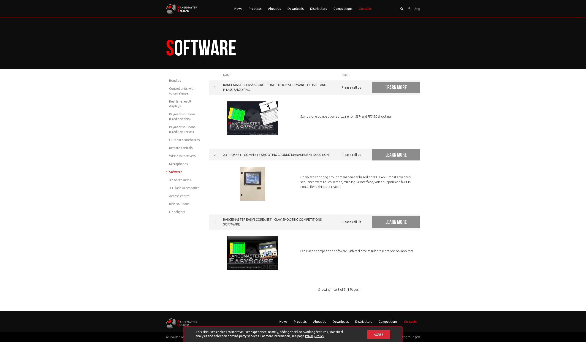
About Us (274, 9)
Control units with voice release (182, 91)
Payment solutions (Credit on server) (182, 129)
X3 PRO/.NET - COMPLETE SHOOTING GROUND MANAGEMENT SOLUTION (276, 155)
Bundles (175, 80)
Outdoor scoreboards (184, 140)
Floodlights (177, 212)
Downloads (296, 9)
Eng (417, 9)
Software (175, 172)
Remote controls (181, 148)
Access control (179, 196)
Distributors (318, 9)
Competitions (343, 9)
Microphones (178, 164)
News (238, 9)
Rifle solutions (179, 204)
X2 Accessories (180, 180)
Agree (378, 335)
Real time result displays (180, 104)
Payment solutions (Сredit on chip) (182, 116)
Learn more (396, 87)
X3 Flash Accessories (184, 188)
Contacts (365, 9)
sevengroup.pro (408, 337)
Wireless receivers (182, 156)
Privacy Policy (314, 336)
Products (255, 9)
